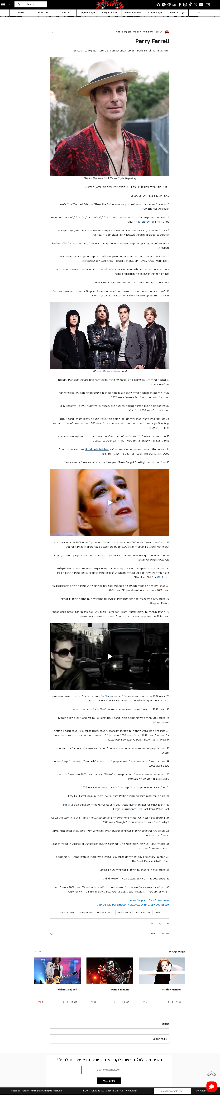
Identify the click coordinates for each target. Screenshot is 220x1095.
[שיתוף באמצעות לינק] (152, 923)
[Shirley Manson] (162, 970)
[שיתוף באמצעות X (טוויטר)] (160, 923)
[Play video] (109, 502)
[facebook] (179, 4)
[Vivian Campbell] (57, 970)
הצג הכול (38, 951)
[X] (195, 4)
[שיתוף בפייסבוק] (167, 923)
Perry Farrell (86, 912)
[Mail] (207, 5)
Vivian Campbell (67, 989)
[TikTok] (190, 4)
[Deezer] (174, 4)
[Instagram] (185, 4)
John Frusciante (143, 912)
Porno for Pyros (67, 912)
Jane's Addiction (104, 912)
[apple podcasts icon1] (169, 4)
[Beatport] (158, 4)
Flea (158, 912)
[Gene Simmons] (109, 970)
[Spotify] (163, 4)
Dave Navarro (124, 912)
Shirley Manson (172, 989)
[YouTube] (201, 4)
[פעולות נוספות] (52, 32)
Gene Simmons (120, 989)
